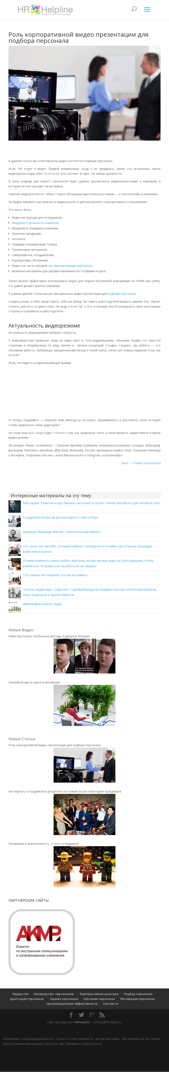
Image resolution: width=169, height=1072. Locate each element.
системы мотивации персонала (70, 266)
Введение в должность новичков (35, 223)
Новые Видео (20, 629)
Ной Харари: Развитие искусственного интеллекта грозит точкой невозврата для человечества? (91, 503)
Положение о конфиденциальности (28, 1039)
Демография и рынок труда (42, 604)
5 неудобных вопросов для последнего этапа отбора (60, 517)
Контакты (110, 1004)
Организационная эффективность (72, 1004)
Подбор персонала (138, 994)
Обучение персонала (99, 999)
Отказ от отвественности (74, 1039)
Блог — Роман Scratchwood (141, 463)
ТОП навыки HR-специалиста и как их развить (55, 575)
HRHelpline (82, 1022)
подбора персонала (122, 294)
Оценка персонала (63, 999)
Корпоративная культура (99, 994)
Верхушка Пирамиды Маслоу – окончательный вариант (62, 532)
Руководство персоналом (54, 994)
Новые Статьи (21, 738)
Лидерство (20, 994)
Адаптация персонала (27, 999)
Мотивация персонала (137, 999)
